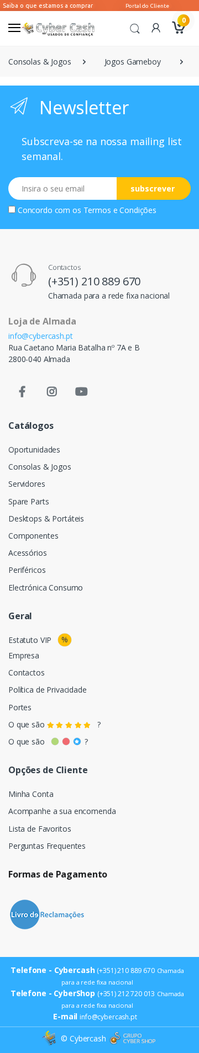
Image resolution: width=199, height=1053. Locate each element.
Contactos (26, 672)
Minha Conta (30, 794)
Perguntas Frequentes (47, 846)
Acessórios (27, 552)
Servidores (26, 483)
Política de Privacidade (47, 689)
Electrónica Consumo (45, 587)
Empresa (23, 655)
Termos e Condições (119, 210)
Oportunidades (34, 449)
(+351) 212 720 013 (126, 993)
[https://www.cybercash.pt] (57, 28)
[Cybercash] (50, 1038)
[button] (135, 27)
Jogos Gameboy (132, 61)
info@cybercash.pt (40, 336)
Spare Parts (28, 501)
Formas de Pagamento (57, 874)
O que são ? (54, 724)
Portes (20, 707)
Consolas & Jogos (39, 61)
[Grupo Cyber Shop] (132, 1038)
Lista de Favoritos (39, 828)
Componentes (33, 535)
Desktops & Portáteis (46, 518)
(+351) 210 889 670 (94, 281)
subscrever (152, 188)
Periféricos (26, 570)
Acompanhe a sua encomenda (62, 811)
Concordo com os (87, 210)
